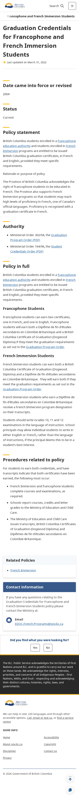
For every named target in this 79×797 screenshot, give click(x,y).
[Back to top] (70, 778)
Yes (35, 648)
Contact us (50, 751)
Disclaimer (9, 751)
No (48, 648)
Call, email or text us (39, 718)
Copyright (50, 744)
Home (6, 737)
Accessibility (51, 737)
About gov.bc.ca (12, 744)
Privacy (7, 758)
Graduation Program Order (45, 347)
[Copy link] (70, 790)
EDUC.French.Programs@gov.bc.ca (39, 624)
